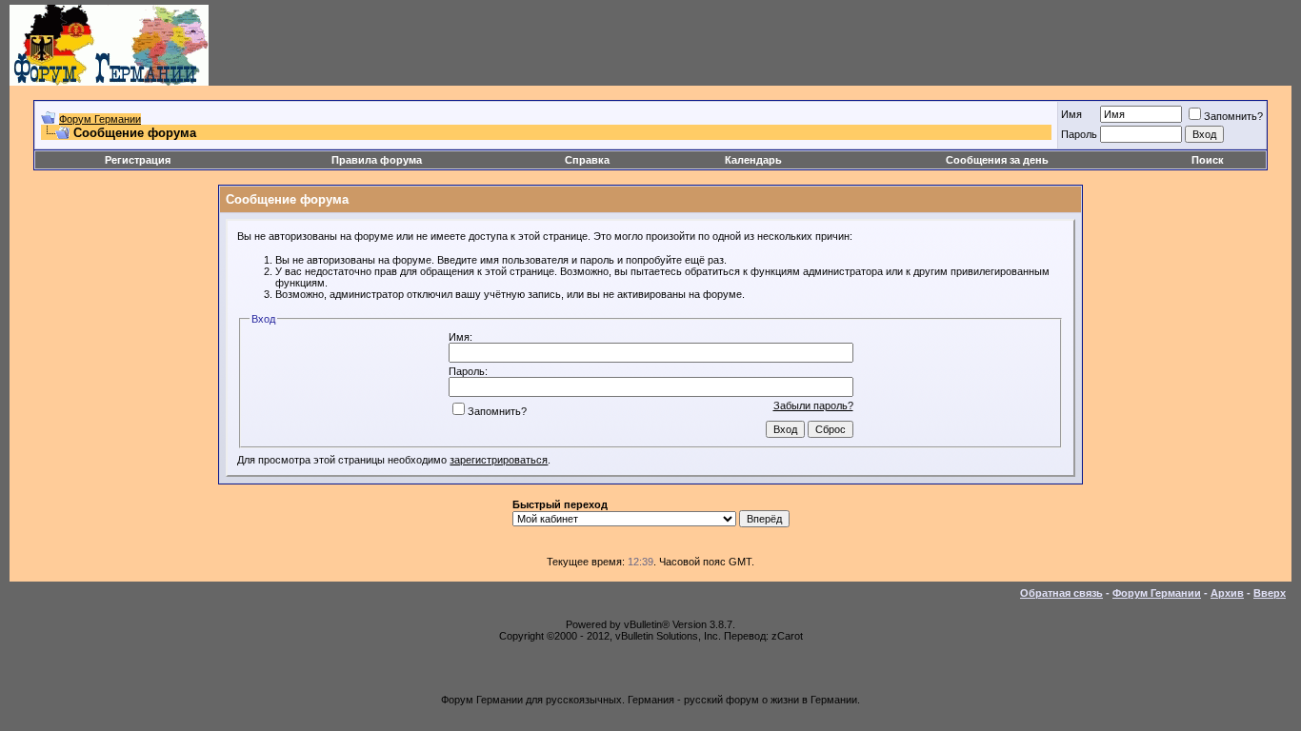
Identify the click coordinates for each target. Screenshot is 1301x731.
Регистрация (137, 160)
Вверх (1269, 593)
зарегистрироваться (499, 459)
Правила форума (376, 160)
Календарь (753, 160)
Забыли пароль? (813, 405)
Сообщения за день (997, 160)
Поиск (1207, 160)
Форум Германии (100, 119)
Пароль (1079, 134)
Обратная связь (1061, 593)
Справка (587, 160)
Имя (1071, 114)
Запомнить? (1233, 116)
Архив (1227, 593)
